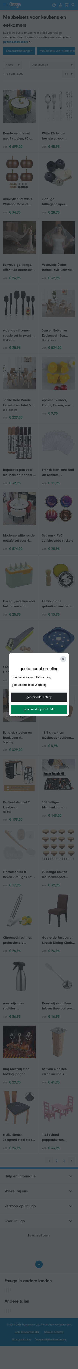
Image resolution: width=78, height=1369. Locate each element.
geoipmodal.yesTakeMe (39, 709)
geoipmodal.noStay (39, 697)
